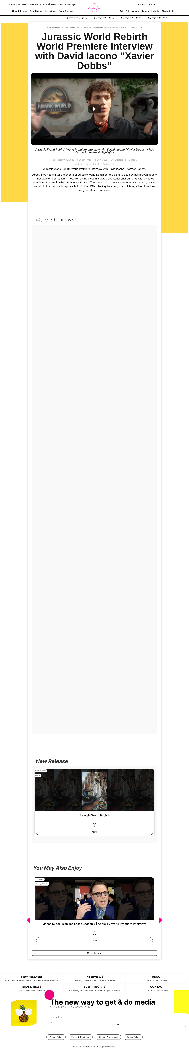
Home (49, 27)
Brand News (36, 11)
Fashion (146, 11)
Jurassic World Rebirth (94, 815)
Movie (37, 234)
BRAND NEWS (31, 986)
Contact (151, 4)
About (141, 4)
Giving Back (167, 11)
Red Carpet (108, 164)
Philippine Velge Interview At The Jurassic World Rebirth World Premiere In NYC (94, 418)
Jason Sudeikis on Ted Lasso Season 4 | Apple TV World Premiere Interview (94, 924)
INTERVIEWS (94, 976)
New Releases (19, 11)
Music (156, 11)
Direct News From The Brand (32, 990)
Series (38, 884)
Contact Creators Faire (157, 990)
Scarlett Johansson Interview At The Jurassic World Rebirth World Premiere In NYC (94, 562)
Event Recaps (66, 11)
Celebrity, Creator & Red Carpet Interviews (94, 980)
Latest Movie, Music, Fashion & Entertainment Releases (32, 980)
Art (121, 11)
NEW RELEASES (32, 976)
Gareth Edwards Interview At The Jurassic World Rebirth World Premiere (94, 490)
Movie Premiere (84, 164)
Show (43, 884)
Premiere (97, 164)
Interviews (50, 11)
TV (47, 884)
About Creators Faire (157, 980)
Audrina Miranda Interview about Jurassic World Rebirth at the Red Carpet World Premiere (94, 708)
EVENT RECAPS (94, 986)
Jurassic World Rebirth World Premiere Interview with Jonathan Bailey (94, 634)
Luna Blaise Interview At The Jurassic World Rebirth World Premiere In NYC (94, 274)
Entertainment (132, 11)
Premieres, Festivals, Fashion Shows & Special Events (94, 990)
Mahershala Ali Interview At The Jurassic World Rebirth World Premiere (94, 346)
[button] (28, 920)
